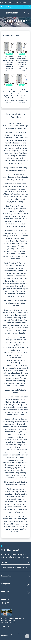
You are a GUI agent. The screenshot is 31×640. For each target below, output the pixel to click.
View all (4, 627)
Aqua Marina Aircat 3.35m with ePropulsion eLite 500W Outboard (22, 62)
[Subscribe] (28, 562)
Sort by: (7, 35)
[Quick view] (13, 43)
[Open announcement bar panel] (28, 7)
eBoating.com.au (11, 634)
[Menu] (2, 13)
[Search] (25, 13)
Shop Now (22, 2)
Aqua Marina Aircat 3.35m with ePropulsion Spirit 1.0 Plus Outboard (9, 94)
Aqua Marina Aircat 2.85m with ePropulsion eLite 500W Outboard (9, 62)
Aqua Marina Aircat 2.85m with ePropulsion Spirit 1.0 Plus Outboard (22, 94)
